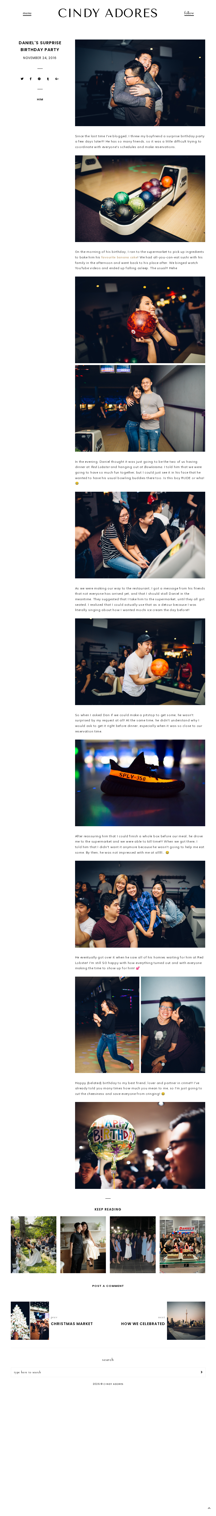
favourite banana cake (119, 257)
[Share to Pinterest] (39, 79)
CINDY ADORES (108, 13)
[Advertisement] (108, 1432)
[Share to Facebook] (31, 79)
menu (27, 13)
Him (40, 99)
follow (189, 13)
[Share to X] (22, 79)
